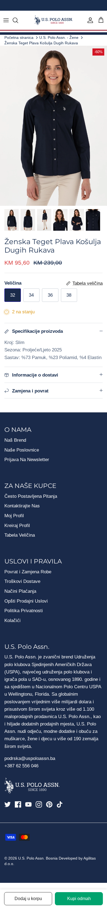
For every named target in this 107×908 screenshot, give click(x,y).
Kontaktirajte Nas (22, 505)
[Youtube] (28, 804)
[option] (53, 126)
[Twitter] (7, 804)
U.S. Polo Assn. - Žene (58, 37)
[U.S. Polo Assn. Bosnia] (53, 20)
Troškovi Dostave (22, 581)
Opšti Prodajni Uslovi (26, 601)
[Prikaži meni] (6, 20)
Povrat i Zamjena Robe (27, 571)
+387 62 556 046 (21, 765)
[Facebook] (18, 804)
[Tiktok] (60, 804)
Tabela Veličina (19, 535)
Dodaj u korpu (28, 898)
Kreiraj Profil (17, 525)
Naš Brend (15, 440)
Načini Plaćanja (20, 591)
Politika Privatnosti (23, 610)
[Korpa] (101, 20)
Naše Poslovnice (21, 450)
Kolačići (12, 620)
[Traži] (18, 20)
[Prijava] (89, 20)
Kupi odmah (79, 898)
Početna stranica (18, 37)
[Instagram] (39, 804)
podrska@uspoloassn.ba (30, 758)
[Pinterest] (49, 804)
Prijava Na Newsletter (26, 459)
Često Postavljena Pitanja (30, 496)
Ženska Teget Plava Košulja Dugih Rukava (41, 43)
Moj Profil (14, 515)
